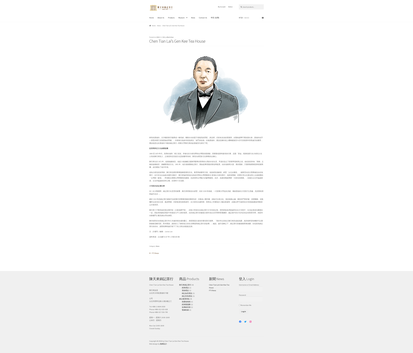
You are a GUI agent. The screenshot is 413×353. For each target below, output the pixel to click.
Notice (230, 7)
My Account (221, 7)
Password (242, 295)
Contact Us (203, 18)
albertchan (170, 37)
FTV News (155, 253)
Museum (181, 18)
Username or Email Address (249, 285)
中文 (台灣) (215, 18)
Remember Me (245, 305)
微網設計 (163, 344)
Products (171, 18)
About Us (161, 18)
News (193, 18)
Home (151, 18)
